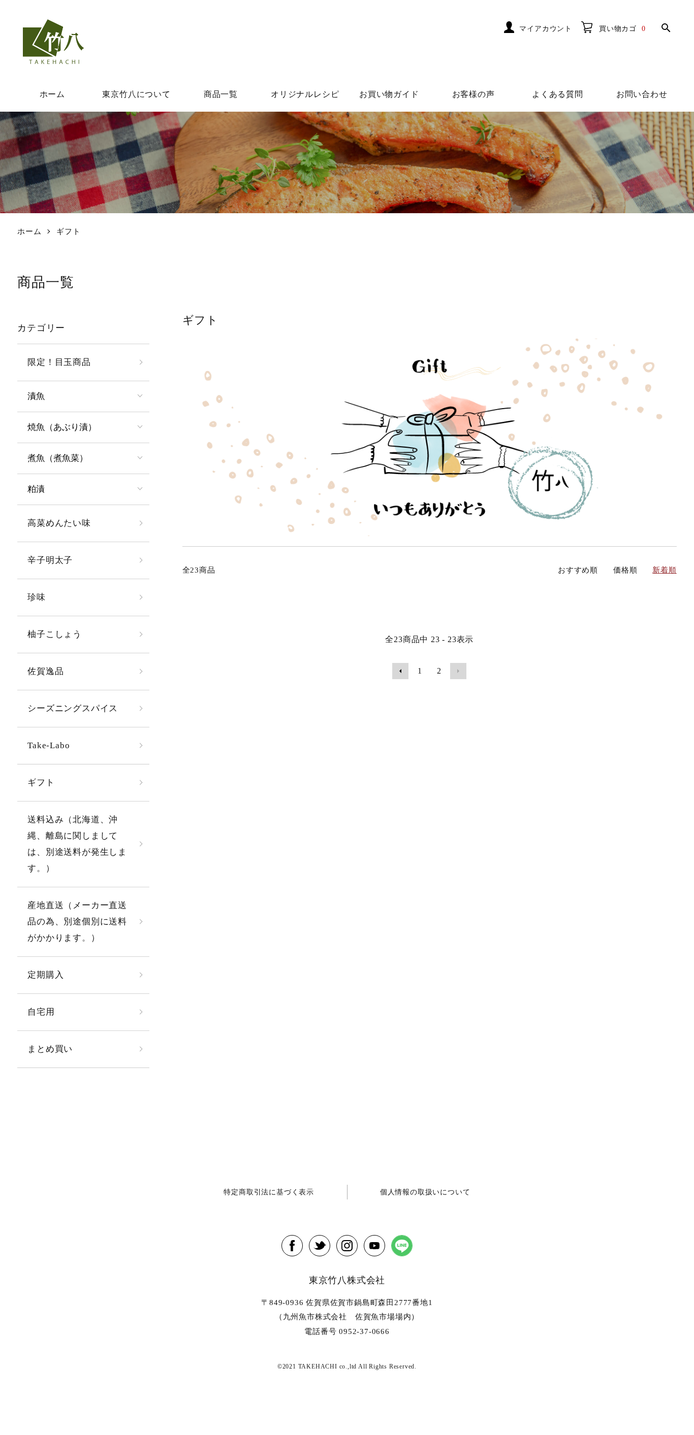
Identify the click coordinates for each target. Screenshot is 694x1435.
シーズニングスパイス (72, 708)
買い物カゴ (618, 28)
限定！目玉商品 (59, 362)
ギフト (68, 231)
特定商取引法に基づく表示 (269, 1192)
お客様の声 (473, 94)
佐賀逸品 (45, 671)
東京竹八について (136, 94)
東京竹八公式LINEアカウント (402, 1245)
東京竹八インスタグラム (347, 1245)
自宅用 (40, 1012)
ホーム (52, 94)
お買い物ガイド (389, 94)
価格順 (625, 569)
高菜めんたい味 (59, 523)
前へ (400, 671)
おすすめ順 (578, 569)
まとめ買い (50, 1049)
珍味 (36, 597)
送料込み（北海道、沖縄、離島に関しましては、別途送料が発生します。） (77, 844)
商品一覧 (221, 94)
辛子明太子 (50, 560)
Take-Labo (48, 745)
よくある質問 (557, 94)
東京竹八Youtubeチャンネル (374, 1245)
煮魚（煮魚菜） (57, 458)
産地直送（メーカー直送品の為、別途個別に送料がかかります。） (77, 921)
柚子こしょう (54, 634)
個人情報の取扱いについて (425, 1192)
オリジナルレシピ (305, 94)
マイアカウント (545, 28)
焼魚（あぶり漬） (62, 427)
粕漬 (36, 489)
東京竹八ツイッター (319, 1245)
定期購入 (45, 975)
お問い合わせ (642, 94)
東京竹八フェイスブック (292, 1245)
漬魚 (36, 396)
